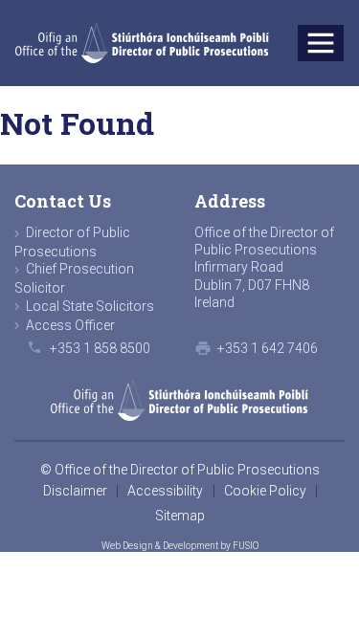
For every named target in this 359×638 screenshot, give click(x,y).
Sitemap (180, 515)
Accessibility (165, 490)
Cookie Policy (265, 490)
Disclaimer (75, 490)
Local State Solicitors (90, 306)
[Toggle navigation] (321, 43)
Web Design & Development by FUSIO (179, 545)
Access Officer (70, 325)
